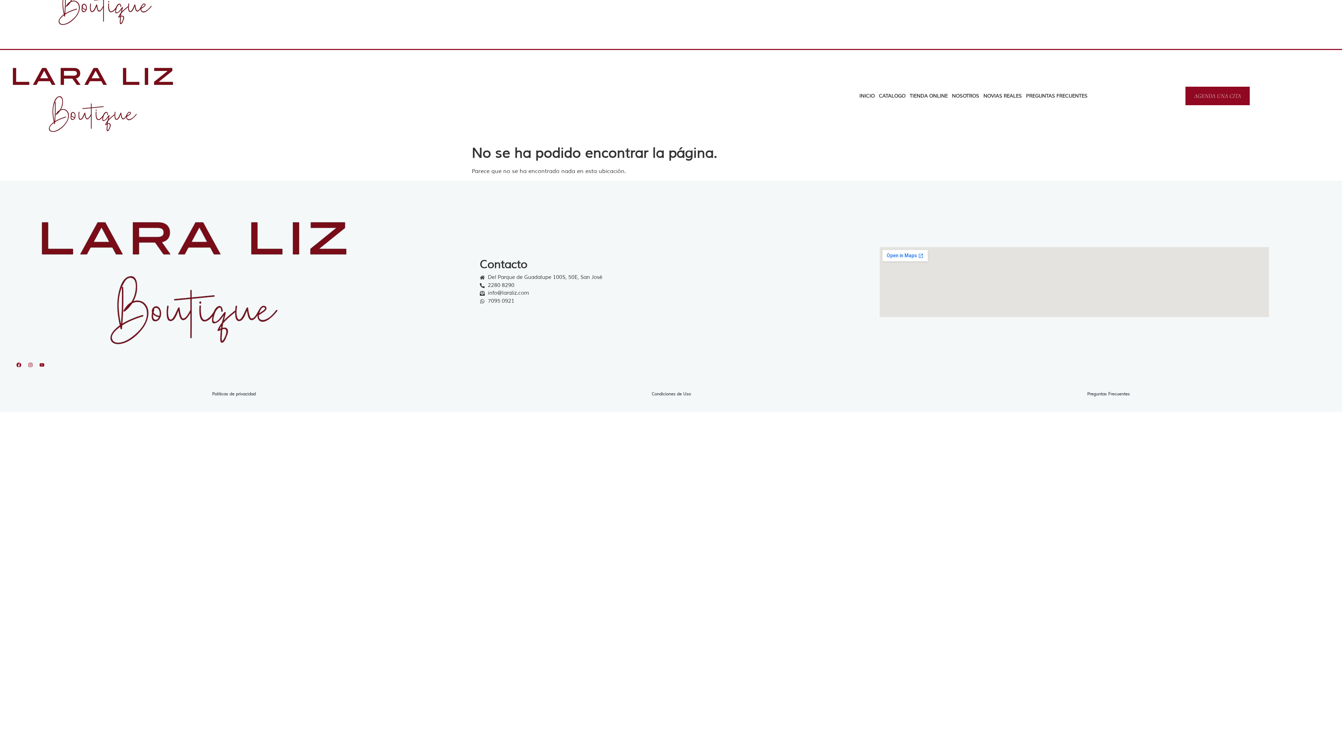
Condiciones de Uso (671, 394)
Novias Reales (1002, 96)
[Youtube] (42, 365)
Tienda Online (929, 96)
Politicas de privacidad (234, 394)
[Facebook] (19, 365)
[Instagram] (30, 365)
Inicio (867, 96)
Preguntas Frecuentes (1057, 96)
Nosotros (965, 96)
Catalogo (892, 96)
